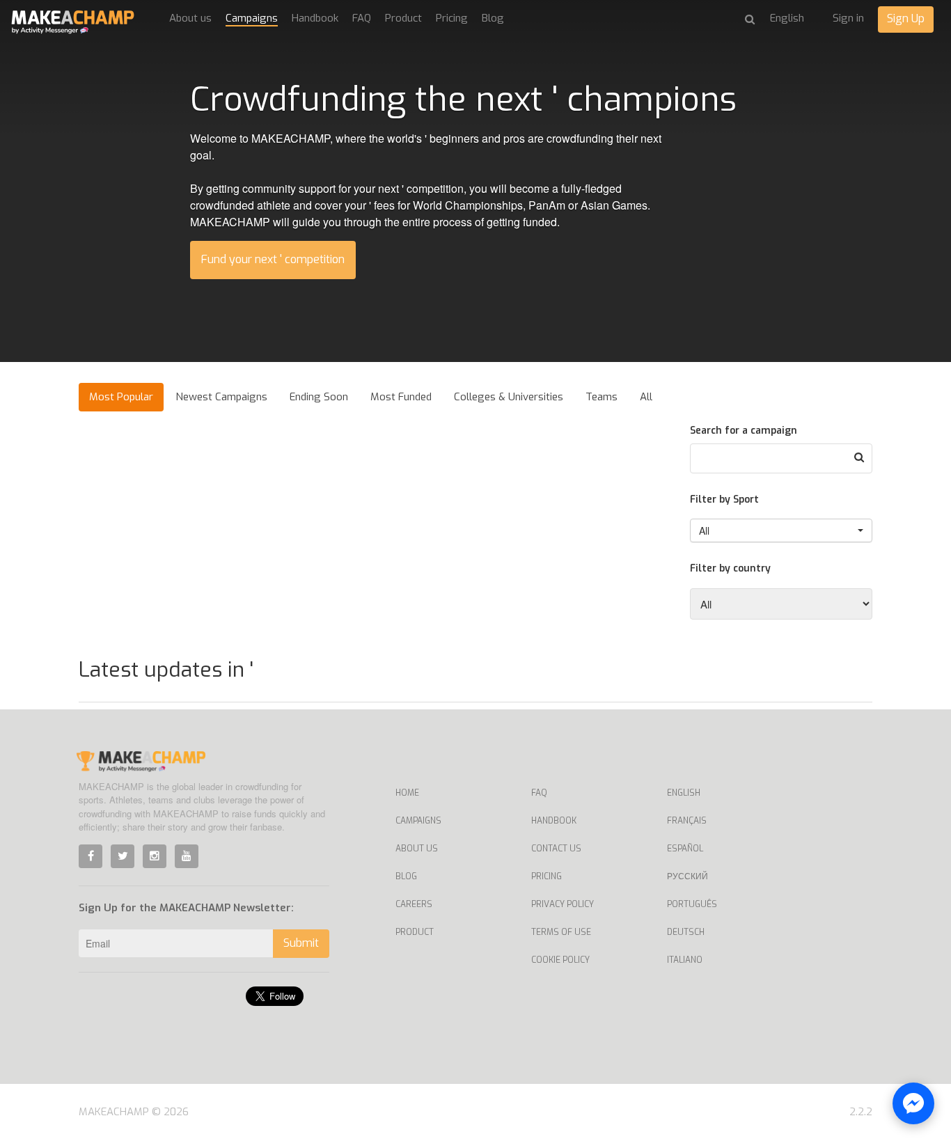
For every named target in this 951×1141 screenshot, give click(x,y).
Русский (687, 876)
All (646, 397)
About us (190, 18)
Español (685, 848)
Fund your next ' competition (273, 259)
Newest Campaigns (221, 397)
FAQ (361, 18)
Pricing (452, 18)
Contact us (556, 848)
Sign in (848, 18)
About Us (416, 848)
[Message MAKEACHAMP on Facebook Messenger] (913, 1103)
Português (692, 904)
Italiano (684, 960)
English (683, 792)
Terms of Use (561, 932)
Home (407, 792)
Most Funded (401, 397)
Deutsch (686, 932)
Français (687, 820)
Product (403, 18)
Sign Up (906, 18)
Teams (601, 397)
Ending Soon (319, 397)
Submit (301, 943)
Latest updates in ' (166, 670)
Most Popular (121, 397)
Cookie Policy (560, 960)
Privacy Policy (562, 904)
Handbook (315, 18)
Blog (493, 18)
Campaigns (252, 18)
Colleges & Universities (508, 397)
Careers (413, 904)
